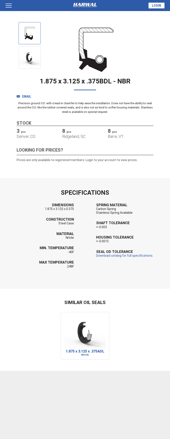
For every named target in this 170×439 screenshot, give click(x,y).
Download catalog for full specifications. (124, 255)
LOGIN (156, 5)
